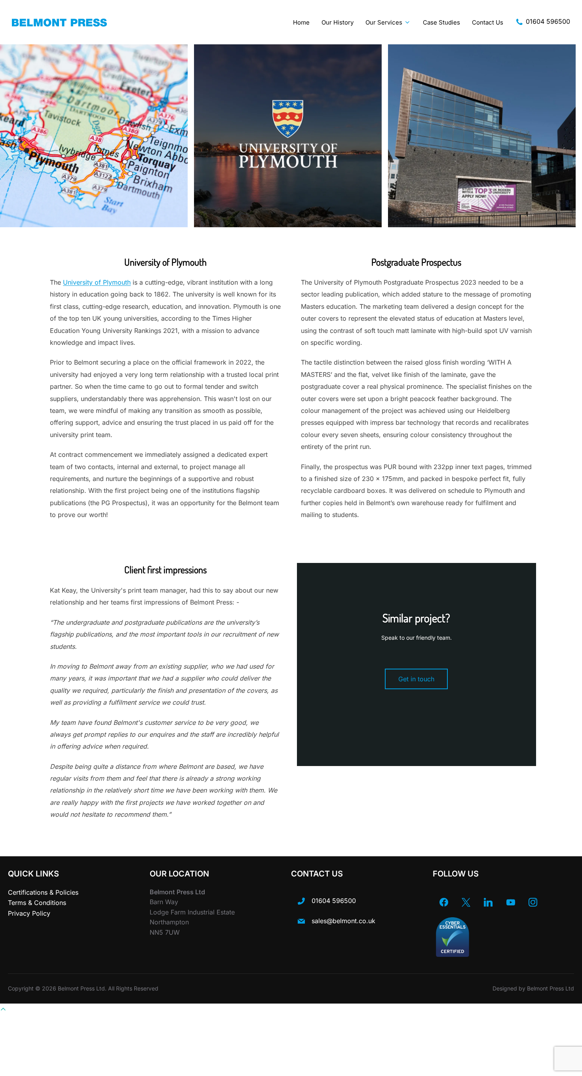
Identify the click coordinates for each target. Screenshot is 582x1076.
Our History (337, 22)
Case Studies (441, 22)
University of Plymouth (97, 282)
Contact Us (487, 22)
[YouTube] (511, 902)
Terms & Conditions (37, 903)
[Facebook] (444, 902)
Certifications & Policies (43, 892)
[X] (466, 902)
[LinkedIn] (488, 902)
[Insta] (533, 902)
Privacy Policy (29, 913)
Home (301, 22)
